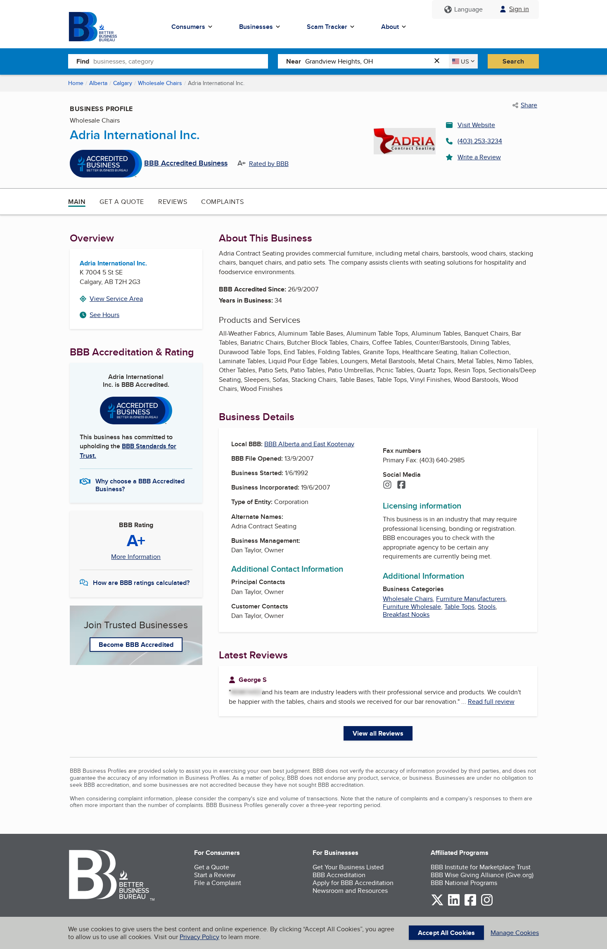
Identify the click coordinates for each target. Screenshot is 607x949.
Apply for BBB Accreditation (353, 882)
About (390, 26)
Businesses (256, 26)
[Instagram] (387, 485)
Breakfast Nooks (406, 614)
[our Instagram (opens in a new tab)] (486, 904)
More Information (136, 556)
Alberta (98, 83)
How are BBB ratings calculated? (141, 582)
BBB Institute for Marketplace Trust (481, 867)
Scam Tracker (327, 26)
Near (293, 61)
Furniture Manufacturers (470, 598)
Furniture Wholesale (412, 606)
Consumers (188, 26)
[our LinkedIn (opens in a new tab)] (453, 904)
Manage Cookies (515, 933)
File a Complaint (217, 882)
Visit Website (476, 125)
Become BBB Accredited (136, 644)
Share (529, 105)
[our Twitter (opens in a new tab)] (437, 904)
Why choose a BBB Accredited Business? (140, 484)
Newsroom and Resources (350, 890)
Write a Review (479, 157)
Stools (487, 606)
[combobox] (180, 61)
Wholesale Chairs (160, 83)
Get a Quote (122, 201)
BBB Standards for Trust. (128, 450)
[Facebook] (401, 485)
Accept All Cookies (446, 932)
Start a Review (214, 875)
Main (76, 201)
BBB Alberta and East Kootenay (309, 444)
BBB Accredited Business (186, 163)
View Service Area (116, 299)
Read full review (491, 701)
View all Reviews (378, 733)
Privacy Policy (199, 937)
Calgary (122, 83)
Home (75, 83)
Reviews (172, 201)
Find (82, 61)
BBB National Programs (464, 882)
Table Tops (459, 606)
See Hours (104, 315)
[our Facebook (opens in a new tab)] (470, 904)
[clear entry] (439, 61)
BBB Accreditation (339, 875)
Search (513, 61)
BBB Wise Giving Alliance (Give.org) (482, 875)
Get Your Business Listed (348, 867)
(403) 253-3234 (480, 141)
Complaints (222, 201)
